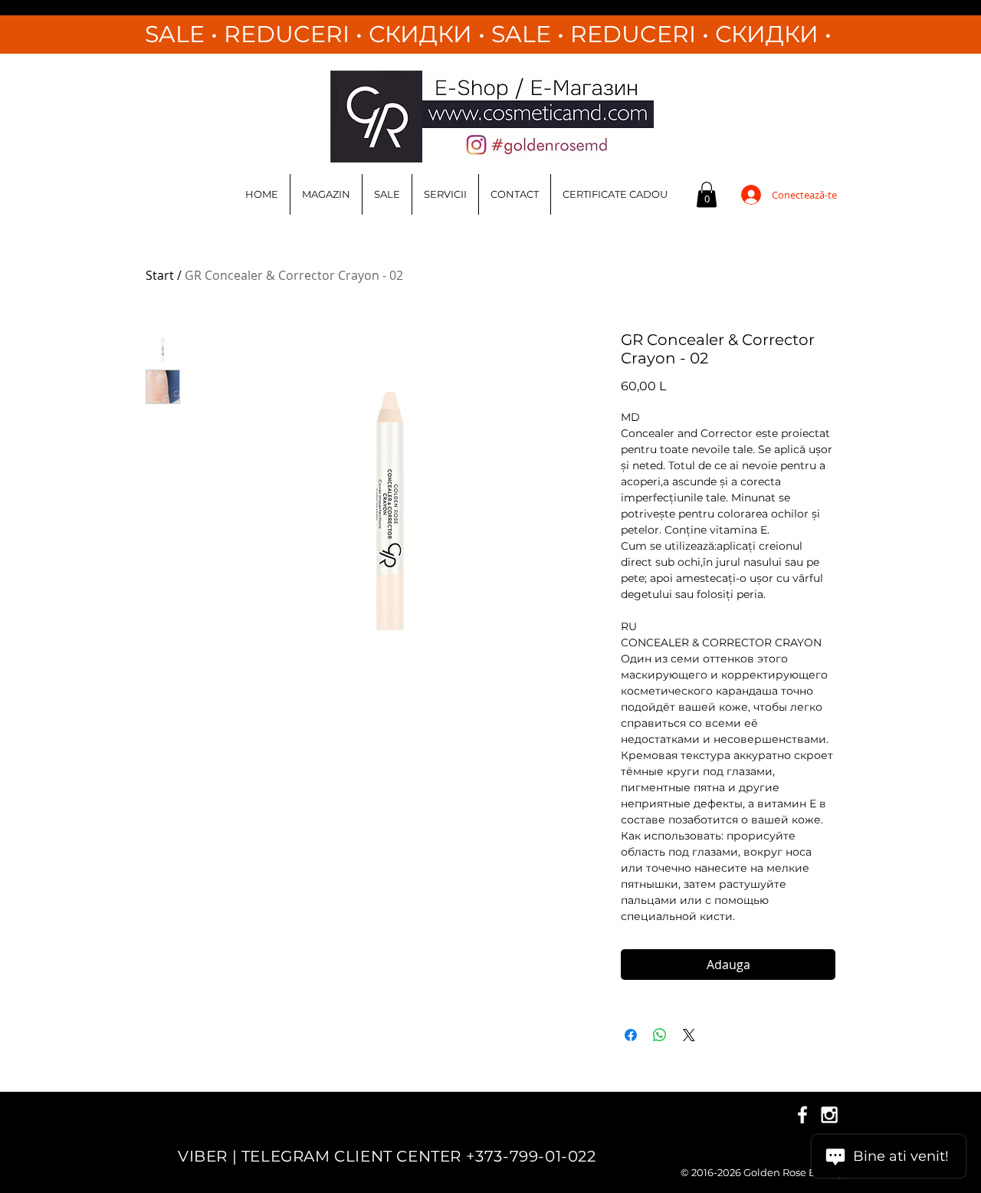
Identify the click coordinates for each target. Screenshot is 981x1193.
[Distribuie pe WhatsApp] (660, 1035)
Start (160, 275)
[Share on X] (689, 1035)
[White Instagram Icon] (829, 1114)
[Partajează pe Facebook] (631, 1035)
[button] (706, 194)
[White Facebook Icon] (802, 1114)
